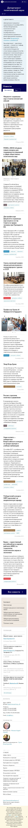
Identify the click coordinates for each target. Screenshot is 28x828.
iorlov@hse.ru (9, 715)
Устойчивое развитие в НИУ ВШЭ (11, 760)
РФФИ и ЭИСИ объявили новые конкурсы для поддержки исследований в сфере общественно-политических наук (13, 152)
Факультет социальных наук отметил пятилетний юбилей (13, 98)
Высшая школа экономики (10, 1)
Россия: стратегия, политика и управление (12, 396)
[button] (3, 167)
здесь (10, 815)
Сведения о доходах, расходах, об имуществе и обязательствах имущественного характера (12, 780)
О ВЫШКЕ (6, 752)
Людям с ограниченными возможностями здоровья (13, 788)
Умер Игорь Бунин (10, 364)
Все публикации (7, 692)
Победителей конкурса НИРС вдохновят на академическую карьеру (12, 498)
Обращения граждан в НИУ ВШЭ (11, 770)
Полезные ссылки (8, 623)
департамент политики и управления (11, 39)
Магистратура (8, 605)
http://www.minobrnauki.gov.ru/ (11, 800)
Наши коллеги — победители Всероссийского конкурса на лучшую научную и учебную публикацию (13, 441)
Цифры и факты (7, 755)
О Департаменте (9, 19)
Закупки (5, 768)
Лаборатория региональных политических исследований (11, 619)
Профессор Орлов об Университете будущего (13, 310)
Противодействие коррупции (10, 775)
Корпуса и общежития (8, 765)
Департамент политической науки (14, 9)
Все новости (14, 591)
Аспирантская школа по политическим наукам (14, 608)
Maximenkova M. (14, 683)
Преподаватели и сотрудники (10, 762)
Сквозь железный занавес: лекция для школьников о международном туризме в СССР (13, 266)
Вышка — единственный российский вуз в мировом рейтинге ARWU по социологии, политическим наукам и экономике (13, 547)
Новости (7, 86)
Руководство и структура (9, 757)
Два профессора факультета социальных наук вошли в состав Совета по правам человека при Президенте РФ (13, 221)
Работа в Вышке (7, 794)
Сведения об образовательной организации (11, 784)
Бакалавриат (7, 602)
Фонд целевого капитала (9, 773)
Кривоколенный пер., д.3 (13, 704)
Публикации (7, 630)
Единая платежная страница (10, 791)
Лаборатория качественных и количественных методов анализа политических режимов (13, 614)
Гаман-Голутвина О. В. (9, 638)
